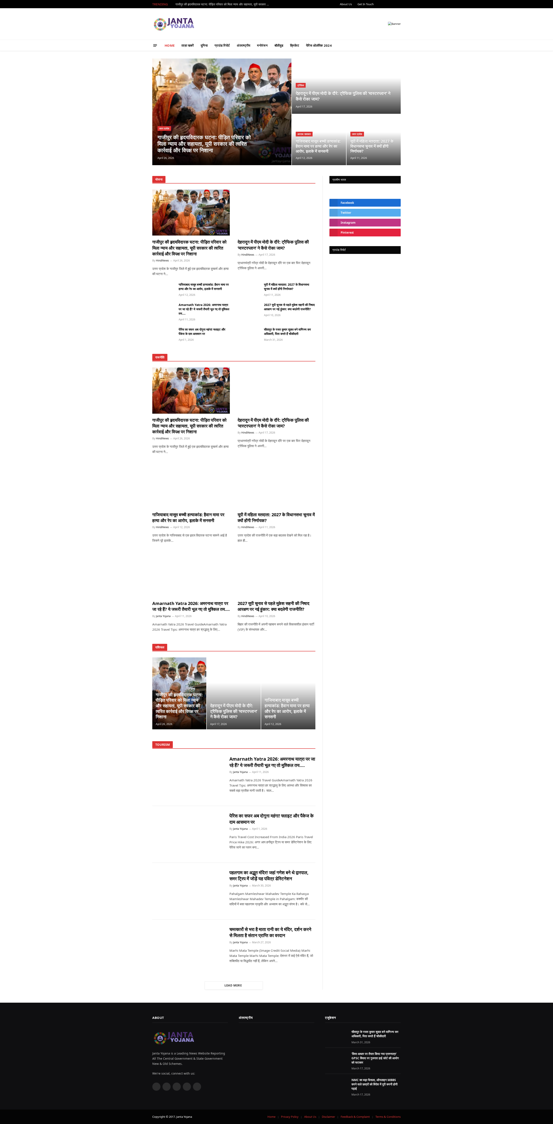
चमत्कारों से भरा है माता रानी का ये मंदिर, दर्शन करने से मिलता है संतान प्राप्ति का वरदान (270, 932)
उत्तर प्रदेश (164, 128)
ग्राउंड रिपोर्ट (222, 45)
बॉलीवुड (279, 45)
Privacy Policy (290, 1117)
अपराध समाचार (304, 134)
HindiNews (162, 260)
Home (271, 1117)
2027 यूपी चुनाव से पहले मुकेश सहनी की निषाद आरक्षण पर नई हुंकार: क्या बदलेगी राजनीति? (289, 307)
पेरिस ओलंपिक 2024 (319, 45)
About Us (346, 4)
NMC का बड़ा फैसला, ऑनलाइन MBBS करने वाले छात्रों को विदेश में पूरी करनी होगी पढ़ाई (374, 1084)
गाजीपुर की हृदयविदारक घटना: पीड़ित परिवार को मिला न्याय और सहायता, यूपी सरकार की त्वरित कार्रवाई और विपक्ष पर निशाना (224, 4)
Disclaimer (328, 1117)
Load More (233, 985)
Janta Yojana (163, 616)
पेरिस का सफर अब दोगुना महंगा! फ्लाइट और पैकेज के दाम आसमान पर (202, 331)
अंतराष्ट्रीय (243, 45)
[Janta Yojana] (173, 24)
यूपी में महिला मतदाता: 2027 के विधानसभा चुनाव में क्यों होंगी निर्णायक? (371, 146)
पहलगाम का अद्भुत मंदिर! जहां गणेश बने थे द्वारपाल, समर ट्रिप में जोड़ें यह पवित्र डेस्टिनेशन (268, 875)
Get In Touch (366, 4)
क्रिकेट (294, 45)
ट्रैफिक (300, 85)
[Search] (397, 45)
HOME (170, 45)
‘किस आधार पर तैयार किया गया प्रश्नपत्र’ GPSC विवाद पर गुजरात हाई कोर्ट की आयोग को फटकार (375, 1058)
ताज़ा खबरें (187, 45)
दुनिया (204, 45)
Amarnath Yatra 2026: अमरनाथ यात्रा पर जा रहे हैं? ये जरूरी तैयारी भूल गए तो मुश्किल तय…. (204, 309)
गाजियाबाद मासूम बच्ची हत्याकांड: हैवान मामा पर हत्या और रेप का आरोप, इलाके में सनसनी (318, 146)
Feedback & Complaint (355, 1117)
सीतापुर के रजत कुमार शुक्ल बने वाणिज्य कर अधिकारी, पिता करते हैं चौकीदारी (287, 331)
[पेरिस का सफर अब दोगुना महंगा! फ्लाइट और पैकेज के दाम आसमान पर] (163, 334)
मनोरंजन (262, 45)
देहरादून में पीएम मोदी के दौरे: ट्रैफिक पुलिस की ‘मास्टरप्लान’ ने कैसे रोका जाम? (343, 96)
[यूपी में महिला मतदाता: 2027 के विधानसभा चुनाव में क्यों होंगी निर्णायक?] (249, 289)
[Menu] (155, 45)
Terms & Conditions (388, 1117)
